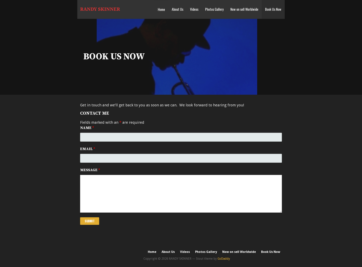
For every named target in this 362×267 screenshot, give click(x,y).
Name (87, 128)
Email (87, 149)
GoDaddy (224, 258)
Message (90, 170)
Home (161, 9)
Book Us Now (273, 9)
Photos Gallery (214, 9)
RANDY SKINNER (100, 9)
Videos (194, 9)
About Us (177, 9)
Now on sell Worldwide (244, 9)
